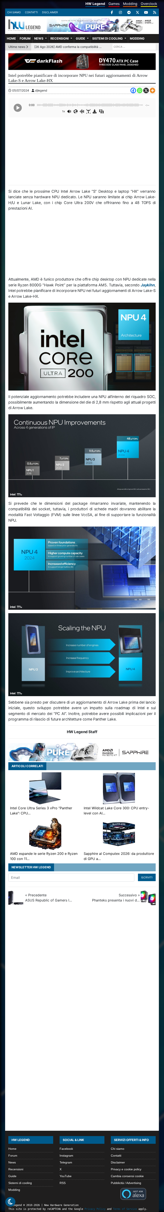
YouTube (66, 1176)
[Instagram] (120, 12)
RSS (63, 1183)
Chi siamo (14, 12)
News (38, 38)
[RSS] (154, 12)
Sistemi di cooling (107, 38)
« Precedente (49, 897)
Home (11, 38)
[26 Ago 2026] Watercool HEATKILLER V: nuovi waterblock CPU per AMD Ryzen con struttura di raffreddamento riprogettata (68, 48)
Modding (130, 3)
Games (114, 3)
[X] (137, 12)
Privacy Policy (95, 1209)
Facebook (66, 1148)
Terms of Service (125, 1209)
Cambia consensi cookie (127, 1176)
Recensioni (59, 38)
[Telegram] (129, 12)
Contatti (31, 12)
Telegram (66, 1162)
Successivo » (116, 897)
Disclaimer (50, 12)
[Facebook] (112, 12)
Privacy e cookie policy (126, 1169)
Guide (80, 38)
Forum (25, 38)
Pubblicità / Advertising (126, 1183)
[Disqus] (82, 965)
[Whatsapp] (139, 90)
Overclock (149, 3)
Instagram (66, 1155)
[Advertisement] (82, 151)
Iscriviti (146, 877)
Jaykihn (148, 285)
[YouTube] (146, 12)
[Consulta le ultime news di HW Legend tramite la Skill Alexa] (133, 1193)
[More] (152, 90)
